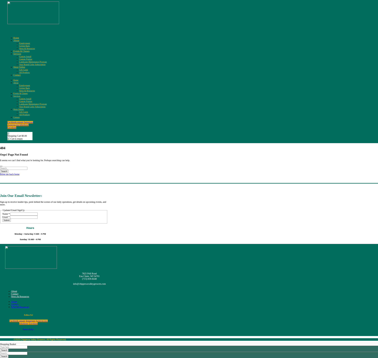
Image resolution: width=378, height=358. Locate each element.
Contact (17, 75)
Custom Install (25, 56)
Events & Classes (21, 51)
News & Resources (27, 49)
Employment (24, 43)
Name (6, 214)
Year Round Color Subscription (32, 64)
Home (16, 38)
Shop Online (19, 67)
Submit (7, 220)
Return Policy (28, 329)
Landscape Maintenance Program (33, 62)
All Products (24, 72)
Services (17, 54)
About (16, 40)
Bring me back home (9, 174)
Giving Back (24, 46)
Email (6, 217)
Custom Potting (25, 59)
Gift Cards (23, 70)
